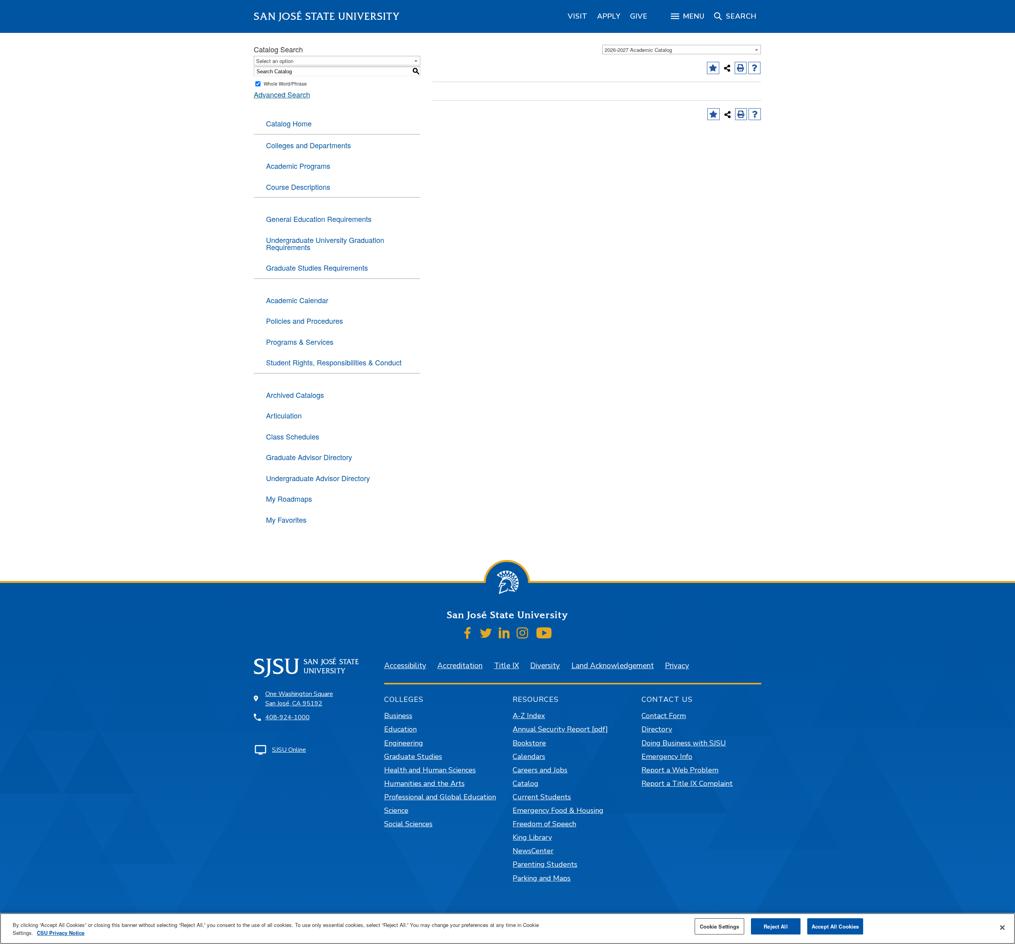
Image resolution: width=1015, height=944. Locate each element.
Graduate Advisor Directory (309, 457)
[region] (578, 16)
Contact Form (664, 715)
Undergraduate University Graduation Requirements (325, 243)
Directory (657, 729)
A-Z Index (529, 715)
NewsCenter (533, 851)
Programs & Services (299, 341)
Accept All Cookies (835, 926)
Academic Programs (298, 166)
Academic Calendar (297, 300)
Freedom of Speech (544, 824)
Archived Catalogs (295, 395)
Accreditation (460, 666)
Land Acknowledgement (612, 666)
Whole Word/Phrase (285, 83)
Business (398, 715)
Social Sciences (408, 824)
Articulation (284, 415)
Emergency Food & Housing (558, 810)
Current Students (542, 797)
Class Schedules (292, 436)
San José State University (327, 16)
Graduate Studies (413, 756)
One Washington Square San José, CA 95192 (299, 699)
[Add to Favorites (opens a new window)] (713, 68)
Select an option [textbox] (274, 61)
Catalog (525, 783)
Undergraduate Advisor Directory (318, 478)
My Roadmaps (289, 498)
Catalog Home (289, 123)
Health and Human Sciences (430, 770)
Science (396, 810)
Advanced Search (282, 94)
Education (400, 729)
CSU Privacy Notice (60, 932)
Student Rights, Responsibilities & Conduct (334, 362)
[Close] (1002, 927)
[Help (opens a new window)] (754, 68)
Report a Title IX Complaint (687, 783)
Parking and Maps (542, 878)
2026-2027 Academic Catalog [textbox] (638, 50)
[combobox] (681, 49)
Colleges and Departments (308, 145)
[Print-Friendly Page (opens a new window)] (741, 68)
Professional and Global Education (440, 797)
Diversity (545, 666)
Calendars (529, 756)
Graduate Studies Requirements (317, 267)
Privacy (677, 666)
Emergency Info (667, 756)
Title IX (506, 666)
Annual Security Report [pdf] (560, 729)
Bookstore (529, 743)
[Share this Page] (727, 68)
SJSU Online (289, 749)
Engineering (403, 743)
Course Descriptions (298, 187)
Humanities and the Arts (424, 783)
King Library (532, 837)
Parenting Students (545, 864)
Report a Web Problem (680, 770)
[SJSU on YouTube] (543, 633)
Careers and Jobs (540, 770)
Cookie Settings (719, 926)
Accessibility (405, 666)
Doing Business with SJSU (684, 743)
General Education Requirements (319, 219)
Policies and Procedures (304, 320)
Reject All (775, 926)
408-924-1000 (287, 717)
